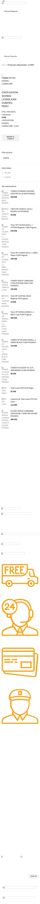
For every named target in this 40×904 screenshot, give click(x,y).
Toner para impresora (8, 802)
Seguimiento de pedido (9, 846)
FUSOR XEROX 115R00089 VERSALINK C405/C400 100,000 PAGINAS (24, 413)
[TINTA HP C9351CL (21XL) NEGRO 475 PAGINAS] (5, 214)
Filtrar (6, 158)
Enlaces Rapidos (8, 740)
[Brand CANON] (10, 547)
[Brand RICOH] (11, 510)
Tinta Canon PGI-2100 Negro (22, 388)
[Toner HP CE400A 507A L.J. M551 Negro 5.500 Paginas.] (5, 264)
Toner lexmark (6, 759)
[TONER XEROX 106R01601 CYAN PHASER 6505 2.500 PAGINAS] (5, 285)
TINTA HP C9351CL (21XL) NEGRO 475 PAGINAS (21, 210)
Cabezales (5, 817)
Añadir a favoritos (4, 132)
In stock (7, 177)
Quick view (4, 144)
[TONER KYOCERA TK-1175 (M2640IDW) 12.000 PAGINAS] (5, 375)
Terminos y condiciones (9, 835)
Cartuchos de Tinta (7, 806)
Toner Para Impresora (9, 744)
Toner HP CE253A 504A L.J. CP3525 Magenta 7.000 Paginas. (24, 226)
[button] (10, 138)
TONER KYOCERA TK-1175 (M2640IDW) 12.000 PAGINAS (23, 369)
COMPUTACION (7, 794)
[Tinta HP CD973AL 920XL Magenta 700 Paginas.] (5, 301)
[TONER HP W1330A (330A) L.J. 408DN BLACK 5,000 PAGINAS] (5, 351)
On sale (7, 173)
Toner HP (4, 751)
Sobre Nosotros (8, 823)
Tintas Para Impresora (11, 769)
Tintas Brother (6, 780)
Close (5, 78)
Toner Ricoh (5, 763)
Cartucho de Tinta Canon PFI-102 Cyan (24, 400)
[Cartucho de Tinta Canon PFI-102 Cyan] (5, 402)
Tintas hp (4, 773)
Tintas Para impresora (9, 810)
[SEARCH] (34, 11)
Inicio (4, 65)
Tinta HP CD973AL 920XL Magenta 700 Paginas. (21, 297)
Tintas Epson (5, 777)
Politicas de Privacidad (9, 827)
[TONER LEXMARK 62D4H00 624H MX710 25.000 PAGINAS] (5, 197)
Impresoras (5, 798)
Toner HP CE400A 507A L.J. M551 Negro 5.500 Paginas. (24, 254)
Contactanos (5, 839)
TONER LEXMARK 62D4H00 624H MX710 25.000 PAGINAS (23, 192)
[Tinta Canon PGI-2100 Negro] (5, 390)
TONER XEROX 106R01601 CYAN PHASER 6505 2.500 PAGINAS (22, 283)
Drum (3, 813)
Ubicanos (4, 842)
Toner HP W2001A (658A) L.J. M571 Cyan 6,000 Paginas (22, 313)
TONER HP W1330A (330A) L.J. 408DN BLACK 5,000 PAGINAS (23, 341)
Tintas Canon (5, 784)
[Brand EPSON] (20, 537)
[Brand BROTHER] (13, 557)
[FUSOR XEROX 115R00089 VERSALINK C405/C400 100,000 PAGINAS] (5, 419)
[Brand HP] (16, 522)
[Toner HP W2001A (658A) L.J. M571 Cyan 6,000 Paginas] (5, 323)
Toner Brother (6, 748)
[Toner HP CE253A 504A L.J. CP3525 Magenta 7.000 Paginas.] (5, 236)
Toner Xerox (5, 755)
